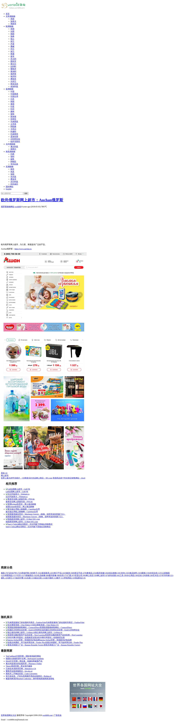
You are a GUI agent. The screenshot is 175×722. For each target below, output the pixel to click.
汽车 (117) (21, 575)
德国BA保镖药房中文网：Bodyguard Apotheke (25, 659)
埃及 (12, 172)
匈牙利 (13, 76)
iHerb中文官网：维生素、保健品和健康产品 (24, 661)
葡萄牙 (13, 69)
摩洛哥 (13, 179)
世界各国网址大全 (8, 715)
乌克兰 (13, 81)
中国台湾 (14, 96)
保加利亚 (14, 86)
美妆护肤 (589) (27, 573)
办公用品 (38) (132, 575)
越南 (12, 111)
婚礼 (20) (4, 578)
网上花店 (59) (91, 575)
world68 (18, 207)
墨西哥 (13, 24)
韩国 (12, 101)
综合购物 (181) (115, 573)
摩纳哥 (13, 79)
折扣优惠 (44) (114, 575)
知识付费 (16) (21, 578)
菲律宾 (13, 119)
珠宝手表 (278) (81, 573)
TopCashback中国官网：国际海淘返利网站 (23, 656)
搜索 (26, 193)
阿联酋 (13, 126)
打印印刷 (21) (167, 575)
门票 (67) (71, 575)
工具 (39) (123, 575)
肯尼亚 (13, 177)
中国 (12, 91)
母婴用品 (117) (11, 575)
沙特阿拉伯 (15, 139)
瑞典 (12, 36)
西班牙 (13, 61)
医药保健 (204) (103, 573)
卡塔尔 (13, 129)
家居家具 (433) (48, 573)
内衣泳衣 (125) (156, 573)
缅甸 (12, 114)
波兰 (12, 51)
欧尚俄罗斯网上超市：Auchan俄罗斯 (32, 200)
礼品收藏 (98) (43, 575)
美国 (12, 19)
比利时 (13, 66)
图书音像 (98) (54, 575)
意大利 (13, 59)
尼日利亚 (14, 182)
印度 (12, 106)
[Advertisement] (72, 224)
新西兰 (13, 149)
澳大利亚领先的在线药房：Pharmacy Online (24, 664)
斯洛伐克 (14, 84)
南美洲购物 (10, 152)
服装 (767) (5, 573)
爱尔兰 (13, 64)
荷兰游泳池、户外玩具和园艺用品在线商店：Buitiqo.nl (28, 676)
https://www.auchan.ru (23, 249)
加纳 (12, 174)
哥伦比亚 (14, 164)
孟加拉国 (14, 137)
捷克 (12, 56)
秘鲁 (12, 159)
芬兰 (12, 49)
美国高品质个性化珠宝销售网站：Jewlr (69, 478)
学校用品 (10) (69, 578)
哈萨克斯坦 (15, 142)
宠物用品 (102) (31, 575)
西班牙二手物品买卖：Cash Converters (21, 674)
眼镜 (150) (146, 573)
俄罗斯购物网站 (7, 207)
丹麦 (12, 44)
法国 (12, 31)
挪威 (12, 46)
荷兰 (12, 41)
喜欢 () (4, 473)
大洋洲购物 (10, 144)
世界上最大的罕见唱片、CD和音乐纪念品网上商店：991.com (26, 478)
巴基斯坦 (14, 134)
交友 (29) (141, 575)
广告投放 (57, 715)
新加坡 (13, 116)
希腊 (12, 54)
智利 (12, 157)
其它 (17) (12, 578)
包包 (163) (125, 573)
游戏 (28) (149, 575)
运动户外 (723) (15, 573)
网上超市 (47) (102, 575)
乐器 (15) (30, 578)
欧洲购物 (9, 26)
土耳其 (13, 124)
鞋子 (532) (38, 573)
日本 (12, 99)
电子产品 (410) (60, 573)
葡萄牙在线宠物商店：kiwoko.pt (19, 671)
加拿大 (13, 21)
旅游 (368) (70, 573)
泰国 (12, 104)
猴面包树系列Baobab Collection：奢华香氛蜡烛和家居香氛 (30, 679)
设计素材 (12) (51, 578)
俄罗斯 (13, 74)
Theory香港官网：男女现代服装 (19, 666)
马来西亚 (14, 121)
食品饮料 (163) (136, 573)
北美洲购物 (10, 16)
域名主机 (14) (39, 578)
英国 (12, 29)
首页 (8, 14)
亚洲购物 (9, 89)
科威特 (13, 131)
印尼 (12, 109)
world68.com (47, 715)
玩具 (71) (63, 575)
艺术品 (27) (157, 575)
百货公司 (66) (80, 575)
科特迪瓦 (14, 184)
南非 (12, 169)
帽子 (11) (60, 578)
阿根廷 (13, 162)
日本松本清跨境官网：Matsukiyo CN (21, 669)
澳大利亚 (14, 147)
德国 (12, 34)
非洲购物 (9, 167)
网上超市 (5, 475)
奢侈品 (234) (92, 573)
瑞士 (12, 39)
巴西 (12, 154)
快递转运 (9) (80, 578)
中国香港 (14, 94)
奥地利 (13, 71)
